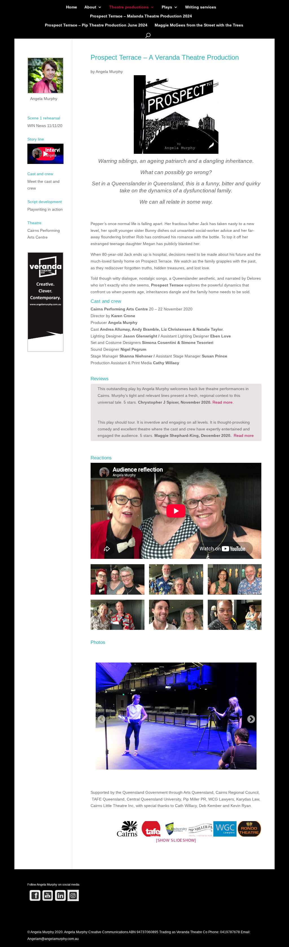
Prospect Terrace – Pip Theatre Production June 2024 (96, 25)
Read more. (223, 402)
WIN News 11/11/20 (44, 125)
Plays (167, 7)
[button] (117, 582)
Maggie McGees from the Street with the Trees (199, 25)
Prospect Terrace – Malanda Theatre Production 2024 (141, 16)
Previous (100, 718)
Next (249, 718)
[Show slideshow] (176, 840)
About (90, 7)
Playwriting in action (45, 209)
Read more (243, 435)
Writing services (200, 7)
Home (71, 7)
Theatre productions (129, 7)
